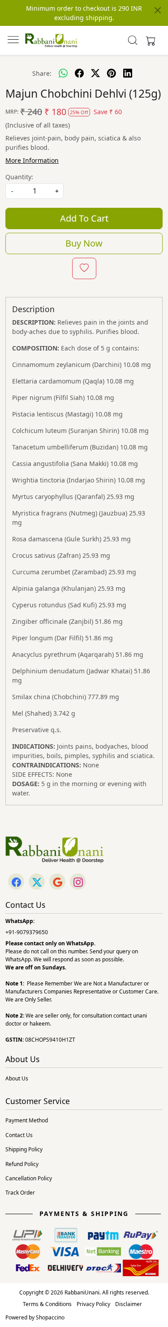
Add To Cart (84, 218)
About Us (16, 1078)
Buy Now (84, 243)
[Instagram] (78, 882)
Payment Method (26, 1120)
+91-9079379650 (26, 932)
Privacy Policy (93, 1304)
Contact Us (19, 1135)
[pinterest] (111, 73)
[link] (132, 40)
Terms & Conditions (47, 1304)
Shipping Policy (24, 1149)
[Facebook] (16, 882)
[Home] (51, 40)
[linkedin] (128, 73)
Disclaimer (128, 1304)
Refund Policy (22, 1164)
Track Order (20, 1192)
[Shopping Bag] (148, 40)
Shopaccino (50, 1317)
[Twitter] (37, 882)
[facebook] (79, 73)
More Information (32, 160)
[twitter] (95, 73)
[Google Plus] (57, 882)
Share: (42, 73)
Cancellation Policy (28, 1178)
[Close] (157, 10)
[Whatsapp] (63, 73)
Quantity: (19, 177)
